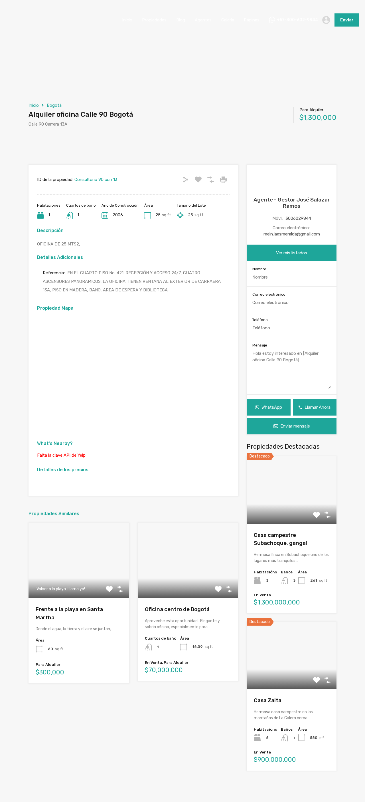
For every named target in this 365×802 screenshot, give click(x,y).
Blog (180, 20)
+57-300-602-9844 (297, 20)
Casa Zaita (267, 700)
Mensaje (259, 345)
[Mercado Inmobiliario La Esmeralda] (20, 31)
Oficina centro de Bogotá (177, 609)
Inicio (127, 20)
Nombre (259, 269)
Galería (227, 20)
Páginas (251, 20)
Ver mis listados (291, 252)
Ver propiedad (291, 510)
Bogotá (54, 105)
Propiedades (154, 20)
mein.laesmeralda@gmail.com (291, 234)
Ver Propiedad (79, 583)
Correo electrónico (268, 294)
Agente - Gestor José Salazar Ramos (292, 202)
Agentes (203, 20)
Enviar (347, 20)
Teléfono (260, 320)
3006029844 (298, 218)
